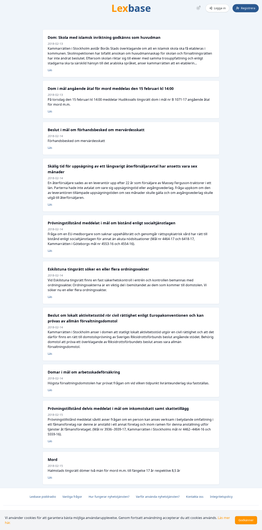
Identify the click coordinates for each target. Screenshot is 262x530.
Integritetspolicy (221, 497)
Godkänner (246, 520)
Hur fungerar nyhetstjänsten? (109, 497)
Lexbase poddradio (43, 497)
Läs (50, 70)
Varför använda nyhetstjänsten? (158, 497)
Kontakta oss (194, 497)
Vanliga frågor (72, 497)
